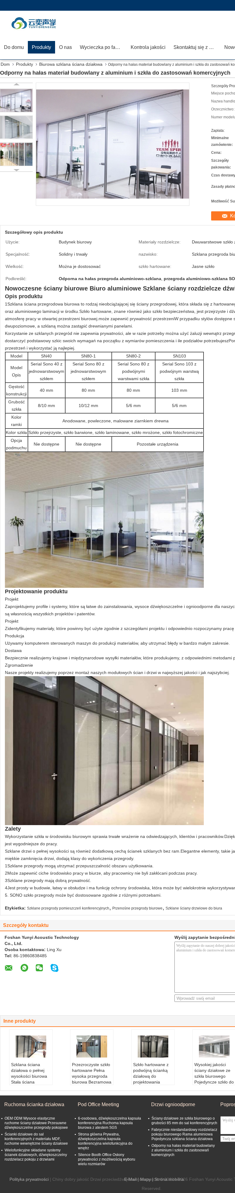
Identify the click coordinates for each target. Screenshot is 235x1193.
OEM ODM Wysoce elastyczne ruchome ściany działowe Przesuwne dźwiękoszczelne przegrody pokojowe (36, 1123)
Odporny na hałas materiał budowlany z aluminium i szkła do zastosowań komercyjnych (183, 1150)
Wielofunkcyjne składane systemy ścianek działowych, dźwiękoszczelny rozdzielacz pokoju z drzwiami (36, 1155)
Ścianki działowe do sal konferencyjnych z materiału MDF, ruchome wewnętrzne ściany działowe (36, 1139)
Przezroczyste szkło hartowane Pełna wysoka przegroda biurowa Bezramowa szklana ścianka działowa (91, 1079)
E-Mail (130, 1179)
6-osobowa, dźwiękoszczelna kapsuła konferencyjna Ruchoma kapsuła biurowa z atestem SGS (109, 1123)
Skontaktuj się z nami (196, 47)
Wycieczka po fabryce (103, 47)
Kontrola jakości (148, 47)
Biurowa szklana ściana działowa (71, 64)
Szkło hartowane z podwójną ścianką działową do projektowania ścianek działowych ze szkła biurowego (151, 1079)
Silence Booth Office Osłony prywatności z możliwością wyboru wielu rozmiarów (106, 1159)
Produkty (41, 47)
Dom (5, 64)
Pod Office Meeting (98, 1104)
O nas (65, 47)
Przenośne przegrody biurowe (137, 908)
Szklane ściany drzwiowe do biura (194, 908)
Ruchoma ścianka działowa (34, 1104)
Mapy (145, 1179)
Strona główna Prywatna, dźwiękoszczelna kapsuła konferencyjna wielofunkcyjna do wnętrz (105, 1141)
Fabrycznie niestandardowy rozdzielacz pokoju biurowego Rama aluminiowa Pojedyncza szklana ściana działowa (184, 1134)
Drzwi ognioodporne (173, 1104)
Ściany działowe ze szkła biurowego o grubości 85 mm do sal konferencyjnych (184, 1120)
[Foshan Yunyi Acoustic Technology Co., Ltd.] (35, 23)
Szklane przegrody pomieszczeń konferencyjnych (68, 908)
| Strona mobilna (168, 1179)
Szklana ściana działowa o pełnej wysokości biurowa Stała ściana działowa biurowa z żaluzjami (29, 1079)
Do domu (14, 47)
